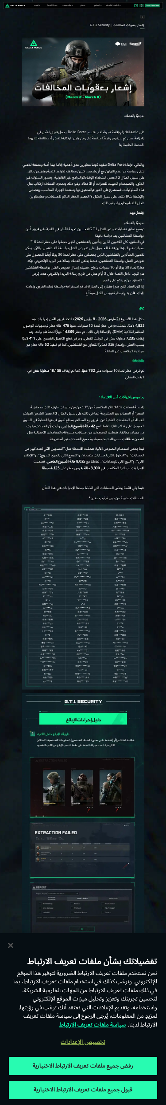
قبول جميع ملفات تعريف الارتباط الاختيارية (83, 1089)
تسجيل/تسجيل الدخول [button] (152, 5)
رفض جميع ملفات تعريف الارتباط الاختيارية (83, 1066)
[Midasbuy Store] (136, 5)
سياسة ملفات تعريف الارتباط (92, 1025)
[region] (83, 1019)
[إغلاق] (10, 945)
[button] (36, 5)
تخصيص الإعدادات (83, 1042)
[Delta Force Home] (15, 5)
